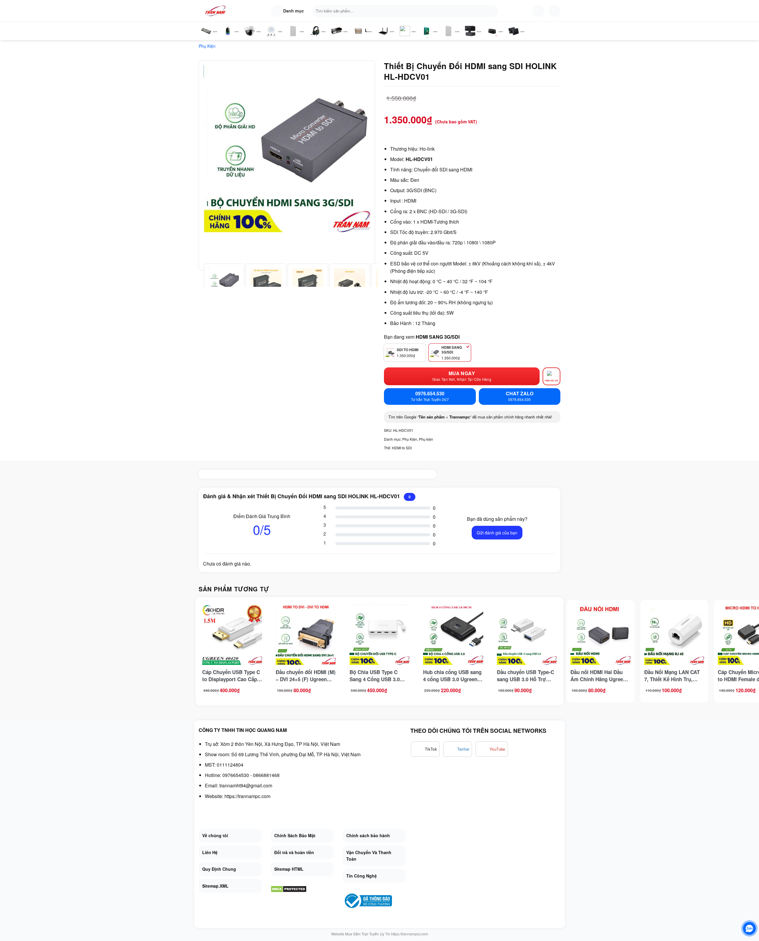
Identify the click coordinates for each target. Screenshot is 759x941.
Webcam (473, 37)
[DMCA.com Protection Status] (289, 888)
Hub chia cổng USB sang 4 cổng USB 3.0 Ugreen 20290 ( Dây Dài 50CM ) (452, 675)
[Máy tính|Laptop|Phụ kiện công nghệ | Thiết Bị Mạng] (216, 11)
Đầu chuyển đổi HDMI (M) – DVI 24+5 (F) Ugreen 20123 (306, 675)
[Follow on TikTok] (425, 749)
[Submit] (492, 11)
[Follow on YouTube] (492, 749)
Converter (518, 37)
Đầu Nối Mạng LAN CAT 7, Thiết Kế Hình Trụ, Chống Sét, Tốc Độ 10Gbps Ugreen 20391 (672, 675)
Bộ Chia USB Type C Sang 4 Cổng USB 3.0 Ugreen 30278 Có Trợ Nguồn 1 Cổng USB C (375, 675)
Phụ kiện (207, 46)
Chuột (229, 37)
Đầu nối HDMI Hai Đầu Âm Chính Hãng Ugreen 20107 (598, 675)
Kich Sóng (405, 37)
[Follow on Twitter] (457, 749)
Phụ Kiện (447, 37)
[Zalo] (749, 928)
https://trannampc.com (247, 796)
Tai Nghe (315, 37)
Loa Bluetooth (363, 32)
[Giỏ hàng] (554, 11)
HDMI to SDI (402, 447)
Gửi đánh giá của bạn (497, 533)
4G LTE (385, 37)
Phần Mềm (426, 37)
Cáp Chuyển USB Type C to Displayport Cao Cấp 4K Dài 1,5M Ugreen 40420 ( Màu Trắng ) (231, 675)
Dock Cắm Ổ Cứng (493, 37)
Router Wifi (273, 37)
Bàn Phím (206, 37)
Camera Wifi (252, 37)
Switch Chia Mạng (338, 37)
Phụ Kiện (292, 37)
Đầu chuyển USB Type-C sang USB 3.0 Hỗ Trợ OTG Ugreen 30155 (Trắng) (525, 675)
